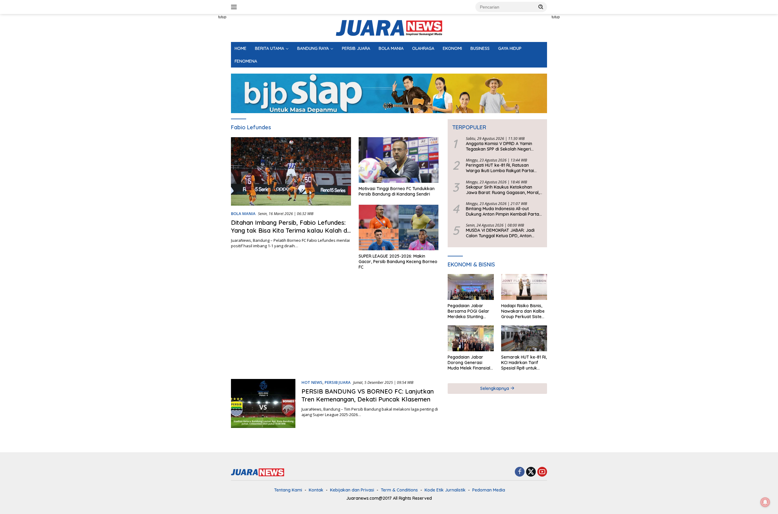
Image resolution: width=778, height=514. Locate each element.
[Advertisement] (203, 105)
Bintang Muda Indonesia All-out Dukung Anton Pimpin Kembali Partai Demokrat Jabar (503, 211)
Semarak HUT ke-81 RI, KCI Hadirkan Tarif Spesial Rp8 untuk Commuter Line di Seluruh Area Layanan (524, 362)
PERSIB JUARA (356, 48)
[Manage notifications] (765, 502)
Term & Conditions (399, 490)
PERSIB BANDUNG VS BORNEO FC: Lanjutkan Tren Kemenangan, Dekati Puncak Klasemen (367, 395)
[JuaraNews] (389, 27)
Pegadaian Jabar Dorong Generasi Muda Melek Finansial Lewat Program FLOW (470, 362)
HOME (240, 48)
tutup (222, 17)
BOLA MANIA (391, 48)
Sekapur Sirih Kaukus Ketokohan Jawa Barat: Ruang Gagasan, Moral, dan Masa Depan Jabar (502, 189)
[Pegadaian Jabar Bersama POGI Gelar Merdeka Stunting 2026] (471, 287)
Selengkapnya (495, 388)
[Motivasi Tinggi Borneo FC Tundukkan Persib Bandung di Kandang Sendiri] (399, 160)
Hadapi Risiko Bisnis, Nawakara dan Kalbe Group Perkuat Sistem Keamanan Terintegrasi (523, 311)
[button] (541, 7)
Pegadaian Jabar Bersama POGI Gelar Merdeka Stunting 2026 (468, 311)
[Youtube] (542, 472)
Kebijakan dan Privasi (352, 490)
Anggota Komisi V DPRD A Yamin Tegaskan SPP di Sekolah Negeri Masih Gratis (499, 146)
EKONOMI (452, 48)
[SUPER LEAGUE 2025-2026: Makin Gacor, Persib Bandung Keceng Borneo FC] (399, 227)
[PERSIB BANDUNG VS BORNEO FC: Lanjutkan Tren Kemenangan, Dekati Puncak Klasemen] (263, 403)
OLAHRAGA (423, 48)
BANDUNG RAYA (313, 48)
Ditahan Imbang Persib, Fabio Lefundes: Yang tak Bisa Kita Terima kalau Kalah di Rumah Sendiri (289, 230)
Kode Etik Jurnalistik (445, 490)
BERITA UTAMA (269, 48)
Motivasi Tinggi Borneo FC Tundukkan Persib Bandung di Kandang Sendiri (397, 191)
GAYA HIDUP (510, 48)
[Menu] (235, 7)
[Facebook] (520, 472)
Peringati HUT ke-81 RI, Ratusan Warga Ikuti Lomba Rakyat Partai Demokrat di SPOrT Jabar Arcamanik (504, 167)
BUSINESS (480, 48)
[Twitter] (531, 472)
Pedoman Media (488, 490)
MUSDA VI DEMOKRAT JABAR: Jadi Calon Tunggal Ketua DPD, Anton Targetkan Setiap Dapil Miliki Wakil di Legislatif (503, 232)
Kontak (316, 490)
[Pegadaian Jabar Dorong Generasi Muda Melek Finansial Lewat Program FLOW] (471, 338)
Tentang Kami (288, 490)
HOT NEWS (311, 382)
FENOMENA (246, 61)
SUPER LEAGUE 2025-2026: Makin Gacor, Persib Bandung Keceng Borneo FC (398, 261)
